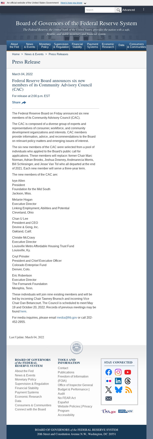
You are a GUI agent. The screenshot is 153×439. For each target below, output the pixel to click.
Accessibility (66, 415)
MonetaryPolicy (45, 45)
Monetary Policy (25, 379)
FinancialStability (77, 45)
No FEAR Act (67, 398)
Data (121, 45)
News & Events (34, 54)
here (23, 311)
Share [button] (16, 102)
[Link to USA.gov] (109, 411)
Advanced (128, 9)
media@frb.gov (67, 317)
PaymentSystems (92, 45)
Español (63, 402)
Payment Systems (27, 392)
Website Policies (69, 406)
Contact (63, 368)
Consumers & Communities (136, 45)
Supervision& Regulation (61, 45)
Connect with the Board (30, 409)
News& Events (29, 45)
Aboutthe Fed (14, 45)
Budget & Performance (73, 389)
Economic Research (28, 396)
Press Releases (58, 54)
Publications (66, 372)
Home (16, 54)
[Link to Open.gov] (126, 411)
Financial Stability (27, 388)
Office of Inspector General (75, 385)
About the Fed (24, 371)
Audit (61, 393)
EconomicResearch (108, 45)
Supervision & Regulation (32, 383)
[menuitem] (14, 46)
